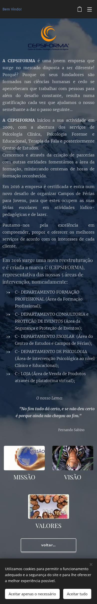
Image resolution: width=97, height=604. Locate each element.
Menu (90, 9)
